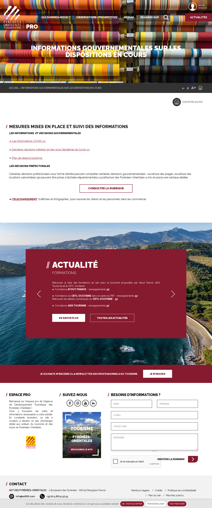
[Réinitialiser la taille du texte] (188, 88)
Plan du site (154, 495)
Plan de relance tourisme (27, 158)
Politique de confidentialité (182, 490)
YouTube (85, 403)
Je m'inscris (157, 374)
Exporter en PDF (193, 102)
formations (64, 272)
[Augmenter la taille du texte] (193, 88)
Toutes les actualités (112, 318)
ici (116, 299)
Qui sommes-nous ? (55, 17)
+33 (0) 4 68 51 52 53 (57, 496)
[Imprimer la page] (200, 88)
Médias (129, 17)
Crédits (158, 490)
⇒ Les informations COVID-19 (27, 141)
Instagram (77, 403)
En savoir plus (68, 318)
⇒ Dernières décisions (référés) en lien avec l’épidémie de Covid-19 (49, 149)
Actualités (198, 17)
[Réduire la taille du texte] (183, 88)
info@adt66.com (25, 496)
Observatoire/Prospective (96, 17)
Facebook (70, 403)
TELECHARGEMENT (24, 199)
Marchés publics (175, 495)
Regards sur (149, 17)
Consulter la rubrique (106, 188)
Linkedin (93, 403)
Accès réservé (202, 6)
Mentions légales (140, 490)
